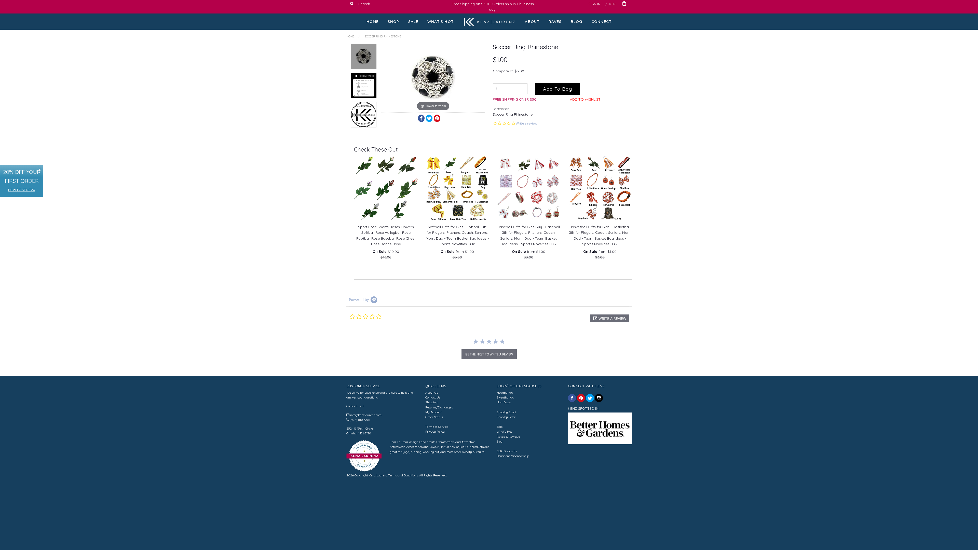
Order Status (434, 417)
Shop (393, 21)
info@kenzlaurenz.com (366, 415)
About (532, 21)
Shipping (431, 402)
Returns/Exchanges (439, 407)
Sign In (594, 4)
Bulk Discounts (507, 451)
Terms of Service (436, 427)
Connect (601, 21)
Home (372, 21)
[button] (609, 318)
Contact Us (432, 397)
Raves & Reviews (508, 436)
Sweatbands (505, 397)
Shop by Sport (506, 412)
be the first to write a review (489, 354)
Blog (576, 21)
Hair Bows (504, 402)
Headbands (505, 392)
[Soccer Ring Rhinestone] (363, 56)
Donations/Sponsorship (513, 456)
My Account (433, 412)
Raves (555, 21)
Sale (413, 21)
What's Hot (440, 21)
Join (612, 4)
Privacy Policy (435, 431)
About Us (431, 392)
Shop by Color (506, 417)
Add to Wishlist (585, 99)
